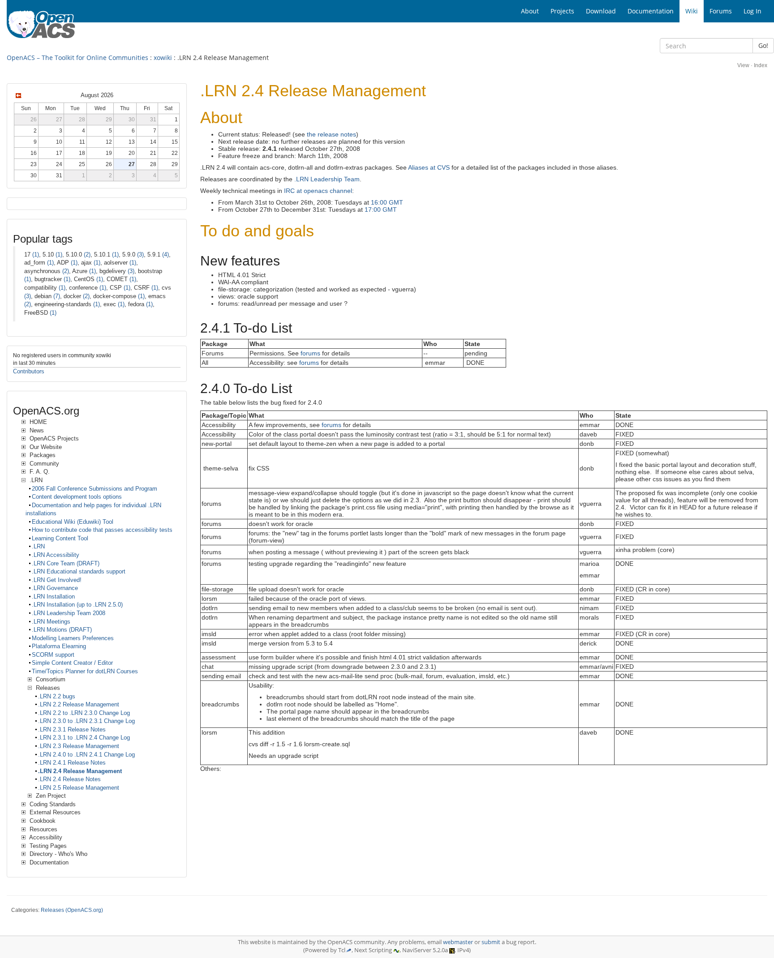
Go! (763, 45)
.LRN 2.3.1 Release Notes (72, 729)
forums (310, 353)
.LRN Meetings (51, 621)
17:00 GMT (381, 209)
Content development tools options (77, 496)
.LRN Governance (55, 588)
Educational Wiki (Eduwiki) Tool (72, 521)
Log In (752, 11)
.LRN (38, 546)
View (743, 65)
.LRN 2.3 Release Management (78, 746)
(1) (35, 254)
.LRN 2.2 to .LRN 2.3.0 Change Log (84, 713)
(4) (165, 254)
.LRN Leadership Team (327, 179)
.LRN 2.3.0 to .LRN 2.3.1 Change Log (86, 721)
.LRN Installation (53, 596)
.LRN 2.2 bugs (56, 696)
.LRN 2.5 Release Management (78, 787)
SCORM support (53, 654)
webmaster (458, 942)
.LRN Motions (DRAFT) (62, 629)
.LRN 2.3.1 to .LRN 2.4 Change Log (84, 737)
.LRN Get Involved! (57, 580)
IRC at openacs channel (318, 190)
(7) (56, 296)
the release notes (331, 134)
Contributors (28, 371)
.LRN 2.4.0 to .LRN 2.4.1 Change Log (86, 754)
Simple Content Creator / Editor (72, 662)
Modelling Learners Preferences (73, 638)
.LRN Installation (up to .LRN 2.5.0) (77, 604)
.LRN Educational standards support (78, 571)
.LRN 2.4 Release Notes (69, 779)
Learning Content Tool (60, 538)
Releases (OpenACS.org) (72, 910)
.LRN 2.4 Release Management (80, 771)
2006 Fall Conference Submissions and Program (94, 488)
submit (491, 942)
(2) (87, 254)
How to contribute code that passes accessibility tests (102, 529)
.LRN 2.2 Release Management (78, 704)
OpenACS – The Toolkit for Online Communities (77, 57)
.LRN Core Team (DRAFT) (65, 563)
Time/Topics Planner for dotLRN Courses (85, 671)
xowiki (163, 57)
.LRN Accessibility (55, 555)
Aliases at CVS (429, 167)
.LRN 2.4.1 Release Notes (72, 762)
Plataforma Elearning (59, 646)
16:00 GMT (387, 202)
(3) (140, 254)
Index (760, 65)
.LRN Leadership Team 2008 (68, 613)
